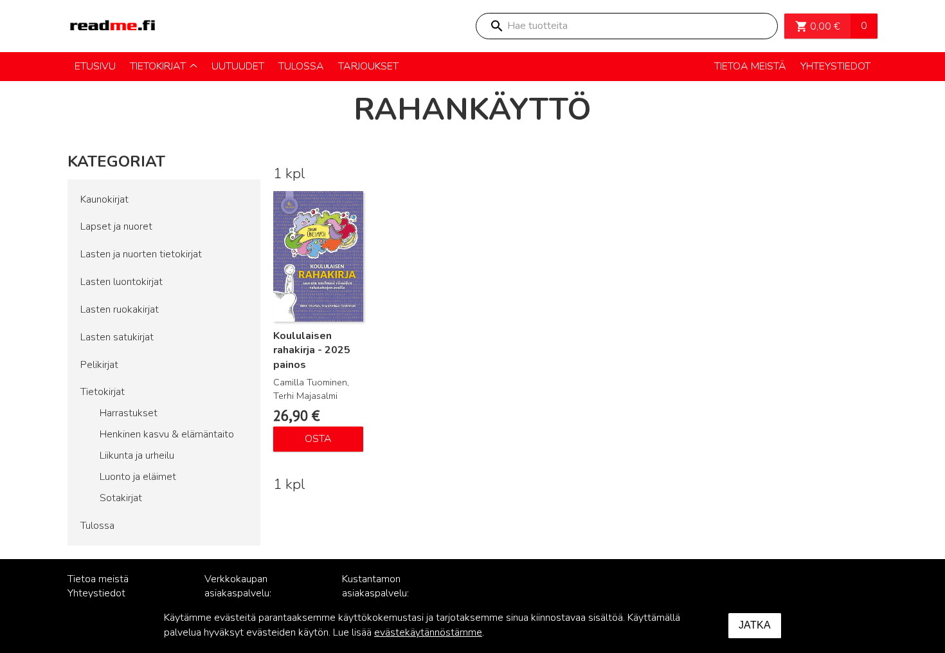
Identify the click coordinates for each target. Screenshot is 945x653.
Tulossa (97, 526)
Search (496, 26)
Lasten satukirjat (117, 337)
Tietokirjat (102, 392)
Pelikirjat (99, 365)
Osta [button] (318, 439)
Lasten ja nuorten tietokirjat (141, 254)
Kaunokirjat (104, 199)
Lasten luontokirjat (121, 282)
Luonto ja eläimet (138, 477)
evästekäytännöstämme (428, 632)
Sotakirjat (121, 498)
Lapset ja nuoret (116, 226)
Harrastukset (129, 413)
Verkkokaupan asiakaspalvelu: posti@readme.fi (241, 594)
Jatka (755, 625)
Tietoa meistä (98, 579)
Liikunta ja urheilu (137, 455)
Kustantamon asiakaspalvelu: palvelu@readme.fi (384, 594)
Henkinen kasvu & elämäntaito (167, 434)
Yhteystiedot (96, 593)
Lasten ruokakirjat (119, 309)
